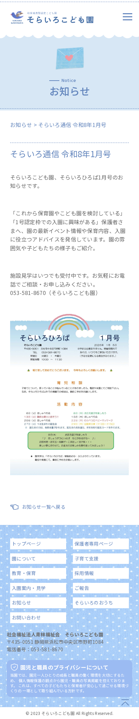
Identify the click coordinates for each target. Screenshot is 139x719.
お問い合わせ (26, 617)
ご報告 (82, 588)
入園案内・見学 (29, 588)
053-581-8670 (47, 649)
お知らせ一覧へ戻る (43, 506)
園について (24, 558)
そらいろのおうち (94, 602)
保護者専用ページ (94, 543)
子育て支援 (87, 558)
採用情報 (84, 573)
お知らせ (21, 125)
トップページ (26, 543)
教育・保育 (24, 573)
